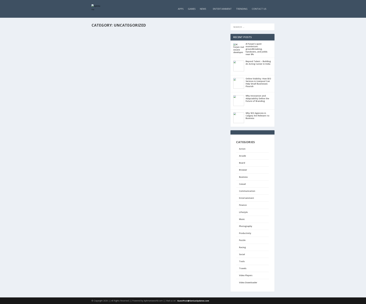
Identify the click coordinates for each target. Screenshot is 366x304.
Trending (241, 9)
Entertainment (222, 9)
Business (243, 177)
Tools (242, 261)
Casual (242, 184)
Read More (102, 55)
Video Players (245, 275)
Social (242, 254)
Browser (243, 169)
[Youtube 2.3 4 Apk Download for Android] (126, 66)
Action (242, 148)
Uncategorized (121, 44)
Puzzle (242, 240)
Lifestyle (243, 212)
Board (242, 162)
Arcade (242, 155)
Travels (242, 268)
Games (192, 9)
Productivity (245, 233)
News (203, 9)
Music (242, 219)
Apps (181, 9)
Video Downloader (248, 282)
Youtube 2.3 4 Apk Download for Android (121, 72)
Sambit (99, 44)
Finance (243, 205)
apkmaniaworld (103, 76)
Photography (245, 226)
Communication (247, 191)
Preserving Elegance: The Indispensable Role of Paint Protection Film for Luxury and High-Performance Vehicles (155, 38)
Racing (242, 247)
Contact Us (259, 9)
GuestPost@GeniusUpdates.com (193, 300)
